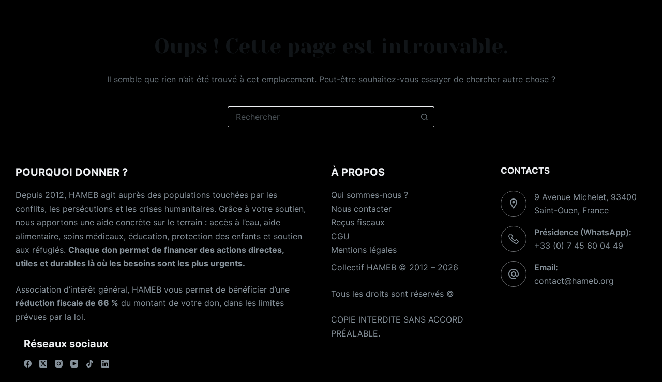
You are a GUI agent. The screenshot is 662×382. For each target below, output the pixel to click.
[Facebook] (28, 364)
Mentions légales (364, 250)
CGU (340, 236)
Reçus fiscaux (358, 222)
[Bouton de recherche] (424, 117)
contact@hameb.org (574, 281)
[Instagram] (59, 364)
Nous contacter (361, 209)
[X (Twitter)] (43, 364)
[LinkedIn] (105, 364)
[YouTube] (74, 364)
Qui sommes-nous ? (369, 195)
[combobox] (321, 116)
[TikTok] (90, 364)
